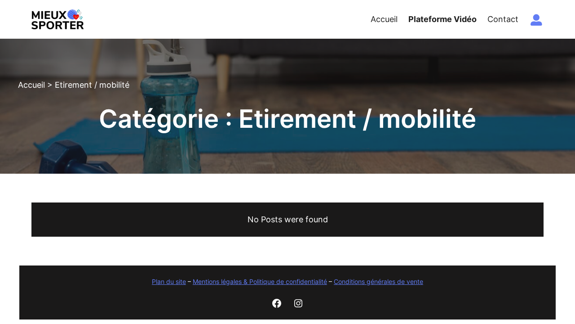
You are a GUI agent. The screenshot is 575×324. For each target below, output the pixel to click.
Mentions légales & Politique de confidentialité (260, 281)
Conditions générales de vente (378, 281)
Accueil (31, 85)
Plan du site (169, 281)
